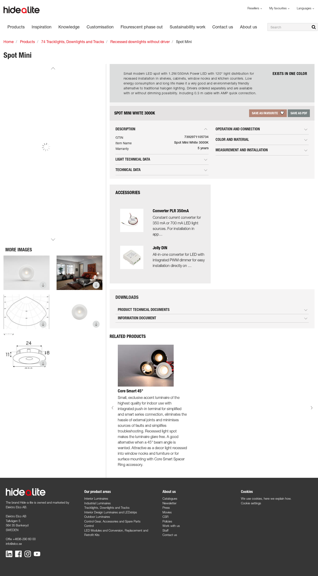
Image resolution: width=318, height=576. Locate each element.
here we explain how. (277, 498)
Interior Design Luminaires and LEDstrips (110, 512)
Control (89, 526)
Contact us (169, 535)
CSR (165, 517)
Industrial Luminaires (97, 503)
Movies (167, 512)
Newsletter (169, 503)
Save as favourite (265, 113)
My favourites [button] (278, 8)
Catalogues (169, 498)
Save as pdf (299, 113)
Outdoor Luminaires (97, 517)
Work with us (171, 526)
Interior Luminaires (96, 498)
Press (166, 507)
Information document (137, 318)
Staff (165, 530)
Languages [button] (304, 8)
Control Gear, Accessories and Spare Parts (112, 521)
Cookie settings (251, 503)
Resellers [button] (253, 8)
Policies (167, 521)
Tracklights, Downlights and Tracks (106, 507)
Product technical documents (143, 309)
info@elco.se (14, 544)
